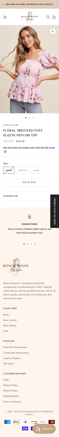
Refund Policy (10, 390)
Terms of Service (12, 401)
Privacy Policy (10, 385)
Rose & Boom (10, 125)
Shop (6, 314)
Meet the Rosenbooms (15, 347)
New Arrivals (10, 320)
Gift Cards (8, 363)
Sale (5, 331)
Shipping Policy (11, 396)
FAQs (6, 379)
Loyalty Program (12, 358)
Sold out (30, 182)
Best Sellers (9, 325)
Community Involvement (16, 352)
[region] (29, 227)
